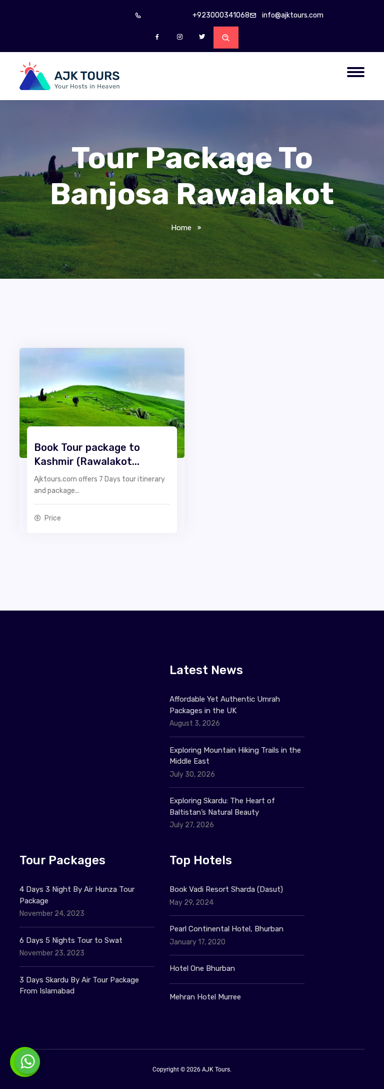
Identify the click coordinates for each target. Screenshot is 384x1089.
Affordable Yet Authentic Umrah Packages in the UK (225, 705)
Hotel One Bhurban (202, 968)
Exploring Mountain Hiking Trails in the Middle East (235, 756)
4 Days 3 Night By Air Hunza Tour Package (77, 895)
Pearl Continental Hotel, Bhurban (227, 928)
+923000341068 (221, 15)
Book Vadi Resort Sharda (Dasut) (226, 889)
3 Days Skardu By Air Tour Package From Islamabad (79, 985)
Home (181, 227)
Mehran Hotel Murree (205, 996)
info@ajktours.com (293, 15)
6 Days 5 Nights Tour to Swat (71, 940)
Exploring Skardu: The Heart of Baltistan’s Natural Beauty (222, 806)
